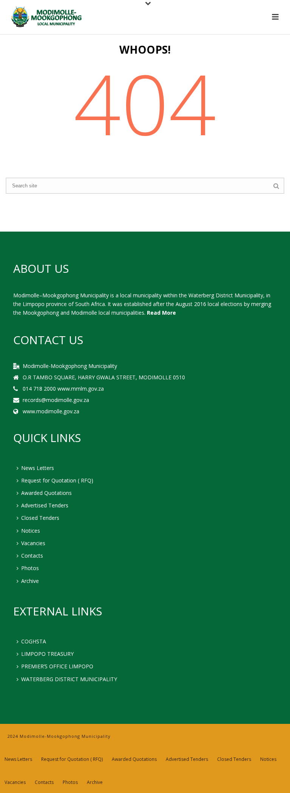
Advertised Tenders (44, 505)
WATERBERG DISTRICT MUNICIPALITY (69, 679)
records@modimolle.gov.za (56, 400)
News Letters (37, 467)
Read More (161, 312)
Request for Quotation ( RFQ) (57, 480)
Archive (30, 580)
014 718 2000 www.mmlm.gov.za (63, 388)
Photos (30, 568)
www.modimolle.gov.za (51, 411)
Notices (30, 530)
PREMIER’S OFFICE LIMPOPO (57, 666)
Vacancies (33, 543)
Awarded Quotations (46, 492)
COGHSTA (33, 641)
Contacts (32, 555)
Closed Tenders (40, 517)
